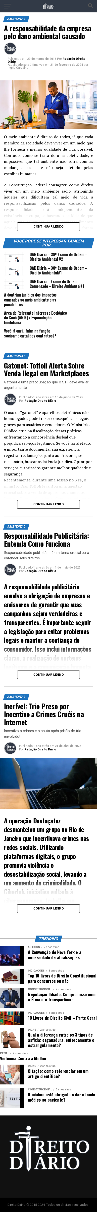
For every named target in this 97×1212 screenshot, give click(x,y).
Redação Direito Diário (40, 401)
